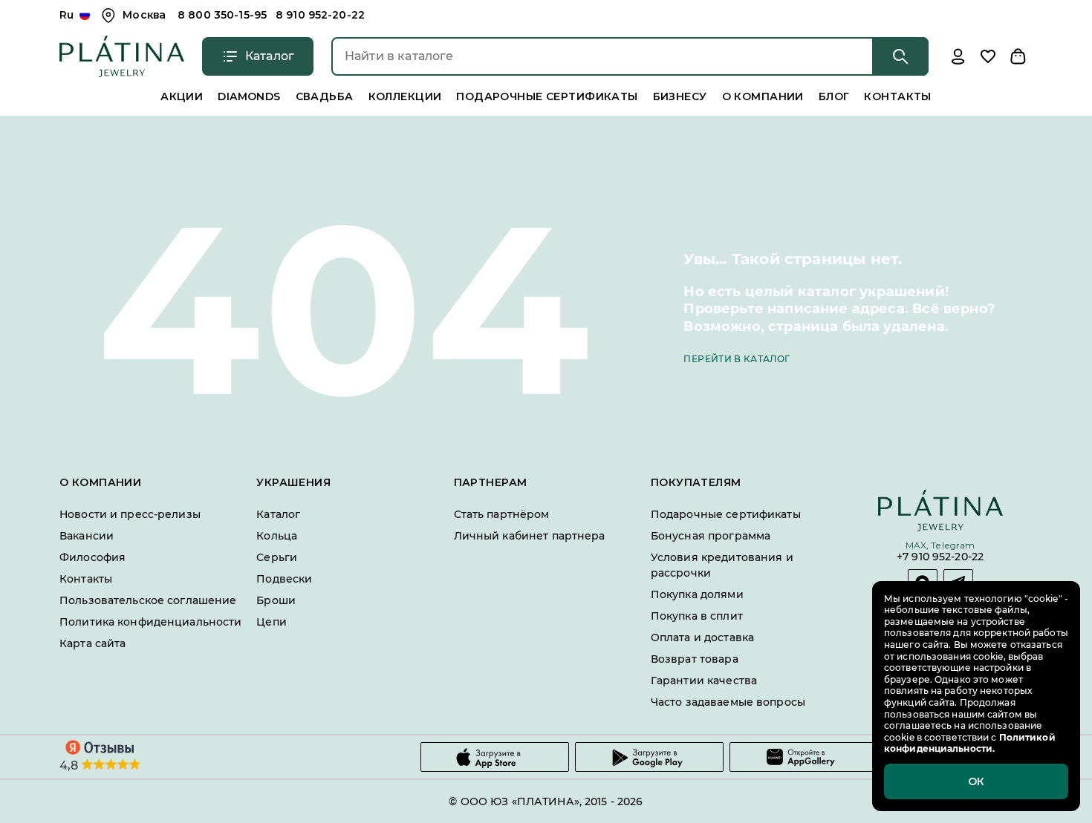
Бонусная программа (710, 535)
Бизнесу (680, 96)
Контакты (897, 96)
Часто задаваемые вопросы (728, 702)
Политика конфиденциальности (150, 622)
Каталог (278, 514)
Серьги (276, 557)
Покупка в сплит (697, 616)
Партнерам (490, 482)
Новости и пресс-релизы (130, 514)
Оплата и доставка (702, 637)
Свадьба (325, 96)
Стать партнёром (502, 514)
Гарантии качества (704, 680)
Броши (276, 600)
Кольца (276, 535)
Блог (834, 96)
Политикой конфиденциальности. (970, 743)
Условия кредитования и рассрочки (722, 565)
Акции (181, 96)
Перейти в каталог (736, 358)
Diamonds (249, 96)
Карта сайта (92, 643)
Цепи (271, 622)
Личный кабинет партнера (529, 535)
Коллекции (405, 96)
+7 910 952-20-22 (940, 557)
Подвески (284, 579)
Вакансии (86, 535)
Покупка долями (697, 594)
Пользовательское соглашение (148, 600)
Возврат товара (694, 659)
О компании (763, 96)
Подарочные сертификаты (546, 96)
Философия (92, 557)
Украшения (293, 482)
